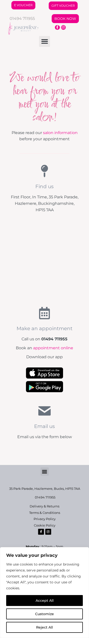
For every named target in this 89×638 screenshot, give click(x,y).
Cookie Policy (44, 525)
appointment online (53, 348)
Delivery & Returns (44, 506)
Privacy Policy (45, 519)
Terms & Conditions (44, 513)
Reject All (44, 627)
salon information (60, 132)
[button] (44, 41)
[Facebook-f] (57, 27)
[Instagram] (63, 27)
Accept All (45, 600)
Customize (44, 614)
